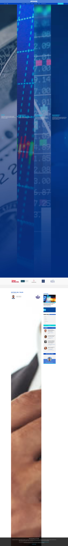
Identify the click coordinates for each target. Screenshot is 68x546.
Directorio (35, 3)
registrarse (60, 3)
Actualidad (23, 3)
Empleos (32, 3)
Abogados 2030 (28, 3)
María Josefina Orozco (49, 362)
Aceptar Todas (34, 544)
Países (39, 3)
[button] (4, 3)
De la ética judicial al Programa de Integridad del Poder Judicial (51, 330)
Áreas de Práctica (43, 3)
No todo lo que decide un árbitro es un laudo (51, 347)
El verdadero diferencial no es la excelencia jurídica (51, 336)
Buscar (49, 325)
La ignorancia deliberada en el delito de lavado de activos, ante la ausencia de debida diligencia (51, 341)
